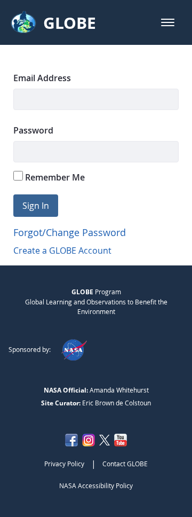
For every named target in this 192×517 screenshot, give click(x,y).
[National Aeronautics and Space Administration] (74, 349)
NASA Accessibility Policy (96, 485)
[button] (168, 22)
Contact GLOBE (125, 463)
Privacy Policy (64, 463)
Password (33, 130)
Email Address (42, 78)
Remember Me (54, 177)
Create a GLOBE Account (62, 250)
